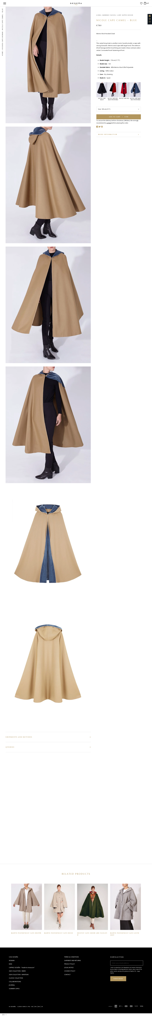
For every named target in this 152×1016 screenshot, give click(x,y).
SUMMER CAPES (14, 989)
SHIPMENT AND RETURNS (72, 960)
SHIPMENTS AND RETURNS (19, 737)
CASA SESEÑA (13, 957)
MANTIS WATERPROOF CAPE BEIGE (58, 933)
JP (42, 1006)
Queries (10, 747)
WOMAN (11, 960)
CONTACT (67, 975)
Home (2, 53)
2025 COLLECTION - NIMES (17, 971)
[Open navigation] (4, 3)
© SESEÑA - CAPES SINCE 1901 (19, 1006)
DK (39, 1006)
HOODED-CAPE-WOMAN (2, 41)
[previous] (93, 90)
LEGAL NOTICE (69, 967)
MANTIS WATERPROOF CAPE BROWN (26, 933)
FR (36, 1006)
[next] (143, 90)
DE (32, 1006)
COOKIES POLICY (69, 971)
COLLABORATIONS (15, 982)
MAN (10, 964)
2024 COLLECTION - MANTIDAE (19, 975)
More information (107, 134)
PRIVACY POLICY (69, 964)
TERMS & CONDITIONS (71, 957)
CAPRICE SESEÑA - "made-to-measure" (22, 967)
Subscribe (118, 979)
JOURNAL (12, 985)
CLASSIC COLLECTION (16, 978)
